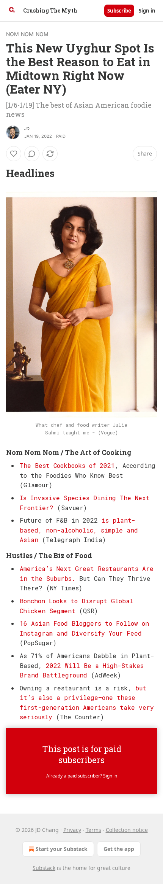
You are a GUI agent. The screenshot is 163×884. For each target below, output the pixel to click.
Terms (93, 829)
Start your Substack (62, 848)
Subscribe (119, 10)
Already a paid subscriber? (81, 776)
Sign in (147, 10)
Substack (44, 867)
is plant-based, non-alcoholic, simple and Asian (79, 530)
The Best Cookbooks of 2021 (67, 465)
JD (27, 128)
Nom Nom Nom (27, 34)
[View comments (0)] (31, 153)
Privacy (72, 829)
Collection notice (127, 829)
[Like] (13, 153)
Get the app (118, 848)
